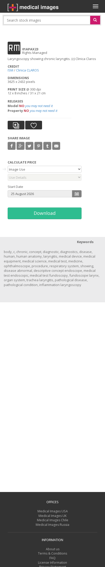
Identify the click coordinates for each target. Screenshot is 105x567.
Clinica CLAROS (27, 70)
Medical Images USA (52, 511)
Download (45, 213)
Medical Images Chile (52, 520)
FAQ (52, 558)
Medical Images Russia (52, 525)
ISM (10, 70)
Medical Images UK (52, 516)
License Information (52, 562)
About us (52, 549)
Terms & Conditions (52, 553)
